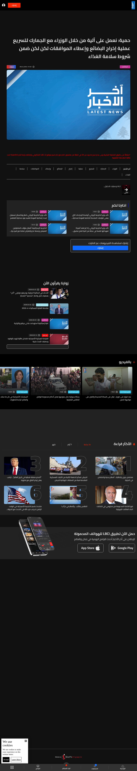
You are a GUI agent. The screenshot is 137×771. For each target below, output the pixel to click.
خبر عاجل (45, 335)
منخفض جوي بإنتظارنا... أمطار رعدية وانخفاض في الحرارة (115, 479)
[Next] (3, 384)
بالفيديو (125, 361)
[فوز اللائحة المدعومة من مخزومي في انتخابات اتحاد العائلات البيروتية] (114, 498)
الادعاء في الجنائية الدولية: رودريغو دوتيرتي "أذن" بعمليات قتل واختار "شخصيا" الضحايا (29, 294)
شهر (54, 444)
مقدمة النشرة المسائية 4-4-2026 (35, 308)
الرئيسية (122, 768)
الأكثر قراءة (122, 443)
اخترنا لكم (119, 205)
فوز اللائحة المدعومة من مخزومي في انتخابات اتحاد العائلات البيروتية (115, 508)
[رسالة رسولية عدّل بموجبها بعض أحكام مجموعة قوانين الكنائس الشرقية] (56, 384)
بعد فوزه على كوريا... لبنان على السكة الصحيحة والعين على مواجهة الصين (108, 398)
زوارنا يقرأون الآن (55, 283)
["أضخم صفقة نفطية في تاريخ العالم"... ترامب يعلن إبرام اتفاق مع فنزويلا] (23, 469)
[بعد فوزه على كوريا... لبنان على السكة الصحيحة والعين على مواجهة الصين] (107, 384)
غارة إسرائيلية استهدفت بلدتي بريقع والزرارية (31, 323)
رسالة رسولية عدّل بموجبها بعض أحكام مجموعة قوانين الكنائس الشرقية (58, 398)
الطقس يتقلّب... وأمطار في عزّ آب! (74, 506)
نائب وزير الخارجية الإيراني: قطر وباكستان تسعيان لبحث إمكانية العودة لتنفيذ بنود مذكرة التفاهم (28, 216)
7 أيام (70, 444)
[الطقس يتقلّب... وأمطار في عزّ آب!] (68, 498)
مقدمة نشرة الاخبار (42, 305)
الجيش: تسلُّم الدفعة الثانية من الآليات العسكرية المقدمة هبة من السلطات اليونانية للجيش (68, 479)
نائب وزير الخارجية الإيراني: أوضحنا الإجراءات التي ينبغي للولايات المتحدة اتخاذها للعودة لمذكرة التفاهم (90, 216)
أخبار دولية (44, 289)
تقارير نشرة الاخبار (125, 392)
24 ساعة (87, 444)
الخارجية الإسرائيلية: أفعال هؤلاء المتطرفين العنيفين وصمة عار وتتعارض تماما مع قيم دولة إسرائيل (28, 229)
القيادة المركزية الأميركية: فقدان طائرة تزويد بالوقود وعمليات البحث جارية (28, 340)
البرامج (38, 768)
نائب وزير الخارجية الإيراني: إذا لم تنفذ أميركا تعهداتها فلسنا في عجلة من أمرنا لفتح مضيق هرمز (91, 229)
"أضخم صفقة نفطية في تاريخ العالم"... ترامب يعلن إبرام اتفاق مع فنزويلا (24, 479)
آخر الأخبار (105, 212)
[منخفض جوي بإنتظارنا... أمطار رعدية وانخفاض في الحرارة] (114, 469)
